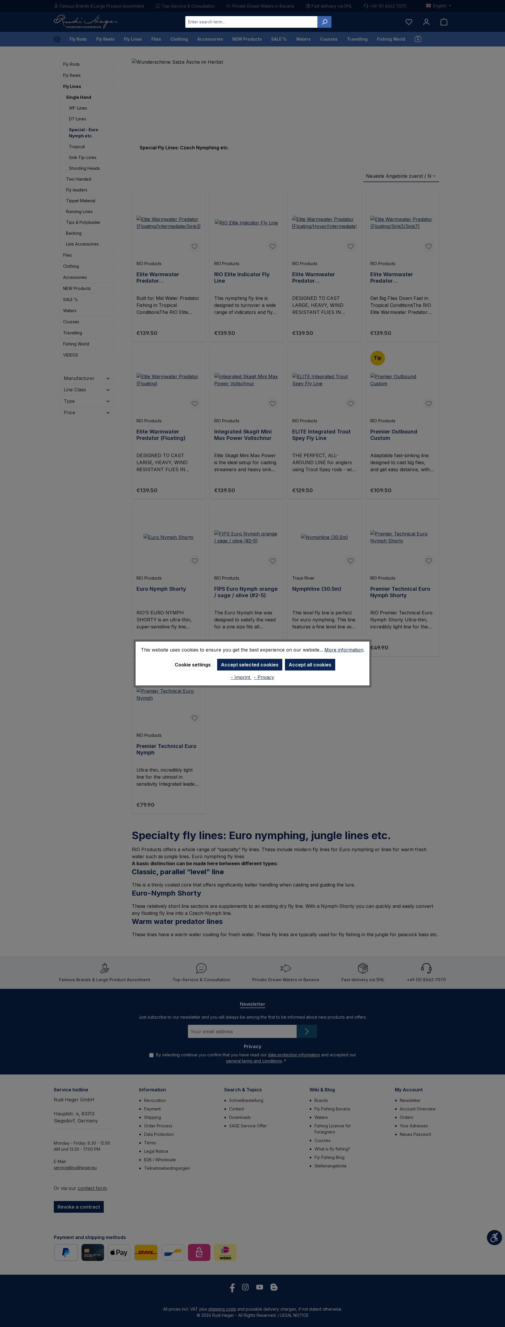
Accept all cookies (310, 665)
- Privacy (264, 677)
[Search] (324, 22)
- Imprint (241, 677)
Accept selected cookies (250, 665)
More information (343, 650)
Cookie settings (193, 665)
